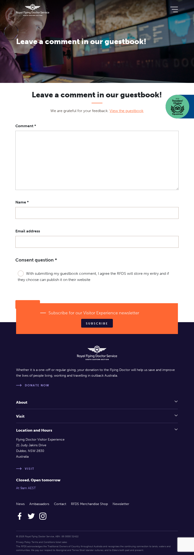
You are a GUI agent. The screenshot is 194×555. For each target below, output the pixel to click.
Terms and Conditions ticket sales (49, 542)
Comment (25, 126)
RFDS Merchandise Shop (89, 504)
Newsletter (121, 504)
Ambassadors (39, 504)
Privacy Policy (23, 542)
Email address (27, 231)
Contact (60, 504)
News (20, 504)
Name (22, 202)
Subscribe (97, 323)
